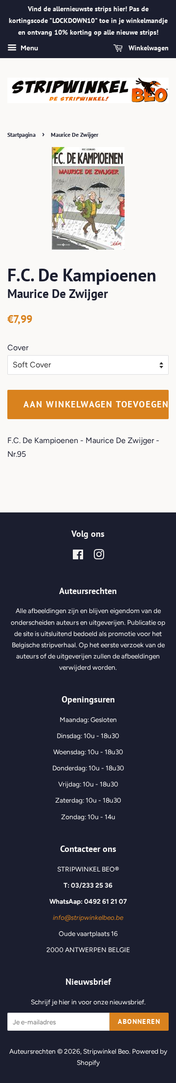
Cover (17, 347)
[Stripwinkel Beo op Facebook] (78, 556)
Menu (28, 48)
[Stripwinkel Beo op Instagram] (98, 556)
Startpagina (21, 134)
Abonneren (139, 1021)
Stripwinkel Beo (106, 1051)
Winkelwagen (148, 48)
